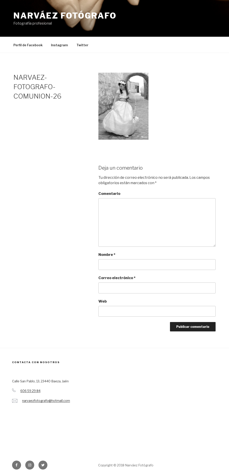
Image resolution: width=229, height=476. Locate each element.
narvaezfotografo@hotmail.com (46, 400)
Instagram (59, 45)
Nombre (106, 255)
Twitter (82, 45)
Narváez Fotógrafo (65, 16)
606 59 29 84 (30, 391)
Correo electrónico (117, 278)
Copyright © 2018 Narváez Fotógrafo (125, 465)
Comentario (109, 194)
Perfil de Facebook (27, 45)
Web (102, 301)
